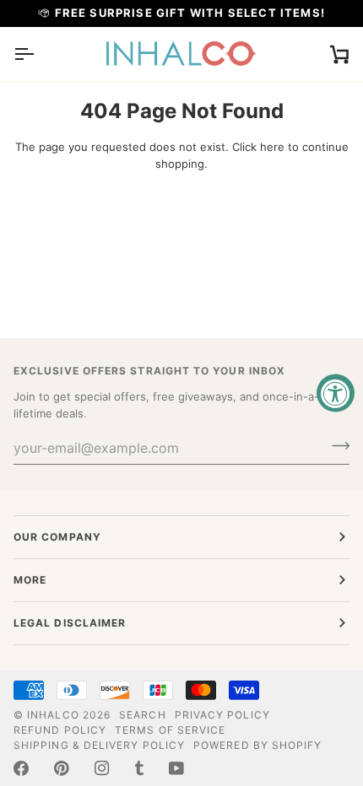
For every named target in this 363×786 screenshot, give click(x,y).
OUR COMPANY (57, 536)
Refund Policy (60, 730)
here (272, 146)
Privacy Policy (222, 714)
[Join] (335, 445)
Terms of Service (170, 730)
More (30, 579)
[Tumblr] (139, 768)
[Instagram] (102, 768)
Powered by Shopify (257, 745)
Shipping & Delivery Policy (99, 745)
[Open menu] (39, 54)
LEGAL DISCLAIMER (70, 622)
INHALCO (53, 714)
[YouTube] (176, 768)
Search (142, 714)
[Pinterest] (61, 768)
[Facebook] (21, 768)
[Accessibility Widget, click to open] (336, 393)
